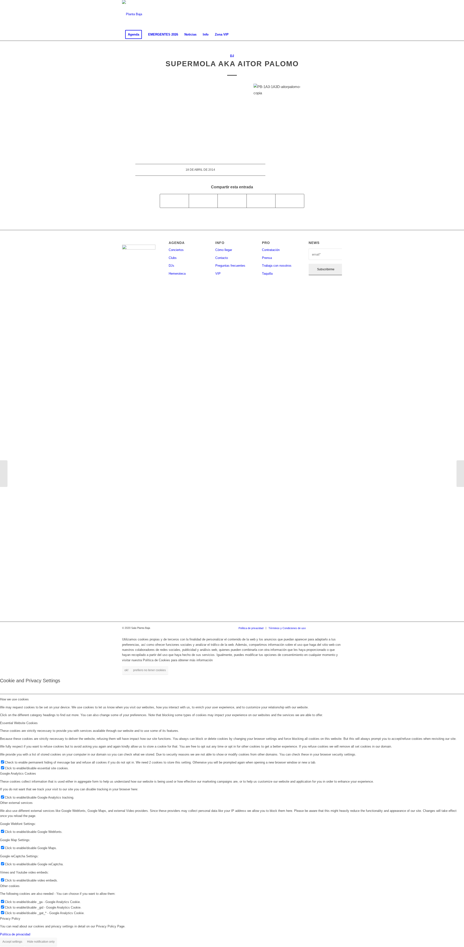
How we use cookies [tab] (14, 699)
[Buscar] (339, 35)
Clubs (173, 258)
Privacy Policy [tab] (10, 918)
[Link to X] (331, 14)
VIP (218, 273)
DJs (171, 265)
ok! (126, 670)
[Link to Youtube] (338, 14)
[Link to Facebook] (316, 14)
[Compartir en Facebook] (174, 200)
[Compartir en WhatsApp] (232, 200)
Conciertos (176, 250)
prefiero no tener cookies (149, 670)
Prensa (267, 258)
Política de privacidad (15, 934)
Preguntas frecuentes (230, 265)
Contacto (221, 258)
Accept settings (12, 941)
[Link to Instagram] (323, 14)
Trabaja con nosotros (276, 265)
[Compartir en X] (203, 200)
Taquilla (267, 273)
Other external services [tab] (16, 803)
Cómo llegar (223, 250)
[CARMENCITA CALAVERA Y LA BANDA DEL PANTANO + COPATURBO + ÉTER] (3, 473)
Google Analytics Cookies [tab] (18, 773)
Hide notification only (41, 941)
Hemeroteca (177, 273)
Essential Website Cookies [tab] (19, 723)
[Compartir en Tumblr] (261, 200)
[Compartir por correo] (290, 200)
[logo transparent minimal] (132, 14)
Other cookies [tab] (10, 886)
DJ (232, 56)
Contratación (271, 250)
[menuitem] (133, 35)
